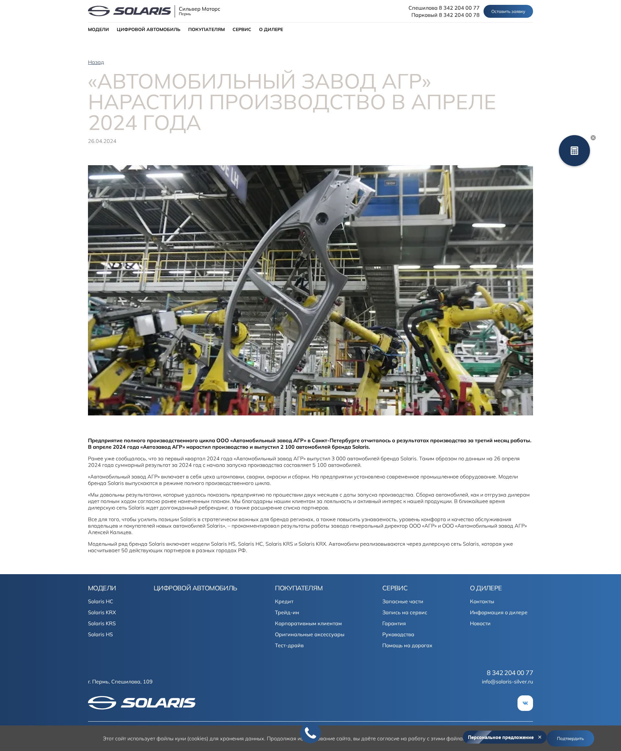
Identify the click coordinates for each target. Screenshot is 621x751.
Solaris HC (100, 601)
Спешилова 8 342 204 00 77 (444, 8)
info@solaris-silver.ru (507, 681)
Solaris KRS (102, 623)
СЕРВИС (242, 29)
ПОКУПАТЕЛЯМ (206, 29)
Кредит (284, 601)
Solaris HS (100, 634)
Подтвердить (570, 738)
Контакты (482, 601)
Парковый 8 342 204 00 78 (445, 15)
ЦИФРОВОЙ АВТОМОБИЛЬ (148, 29)
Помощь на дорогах (407, 645)
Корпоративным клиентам (308, 623)
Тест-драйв (289, 645)
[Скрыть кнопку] (593, 137)
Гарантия (394, 623)
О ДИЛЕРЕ (271, 29)
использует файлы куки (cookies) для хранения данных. (196, 738)
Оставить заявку (508, 11)
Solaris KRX (102, 612)
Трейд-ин (287, 612)
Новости (480, 623)
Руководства (398, 634)
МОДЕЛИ (98, 29)
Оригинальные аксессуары (309, 634)
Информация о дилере (499, 612)
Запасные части (402, 601)
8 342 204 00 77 (510, 673)
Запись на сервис (404, 612)
